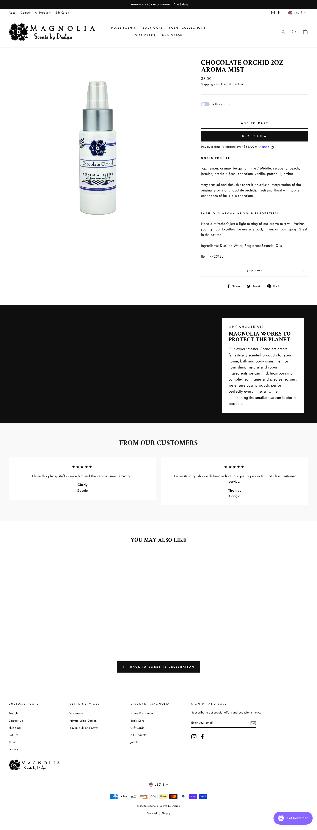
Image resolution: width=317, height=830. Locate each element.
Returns (13, 735)
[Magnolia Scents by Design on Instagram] (193, 736)
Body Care (153, 28)
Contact (26, 12)
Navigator (172, 35)
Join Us (135, 742)
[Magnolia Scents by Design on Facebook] (202, 736)
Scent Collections (187, 28)
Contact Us (16, 720)
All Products (43, 12)
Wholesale (76, 713)
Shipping (207, 84)
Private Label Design (83, 720)
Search (13, 713)
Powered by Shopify (158, 813)
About (12, 12)
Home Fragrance (141, 713)
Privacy (13, 749)
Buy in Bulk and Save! (83, 728)
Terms (12, 742)
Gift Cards (62, 12)
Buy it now (254, 136)
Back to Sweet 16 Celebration (161, 667)
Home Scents (123, 28)
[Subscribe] (253, 723)
